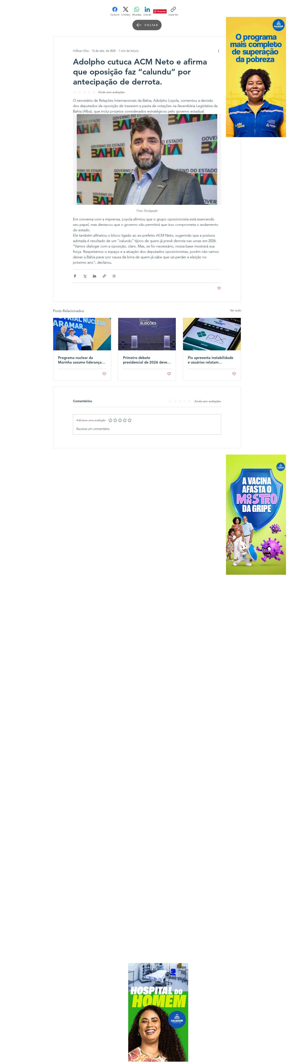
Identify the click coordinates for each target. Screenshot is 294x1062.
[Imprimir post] (114, 276)
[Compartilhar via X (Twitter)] (85, 276)
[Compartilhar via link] (104, 276)
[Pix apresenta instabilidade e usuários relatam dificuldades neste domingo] (212, 334)
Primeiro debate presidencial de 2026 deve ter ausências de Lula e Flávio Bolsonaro (145, 360)
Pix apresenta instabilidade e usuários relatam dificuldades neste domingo (211, 360)
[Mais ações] (218, 50)
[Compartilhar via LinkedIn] (94, 276)
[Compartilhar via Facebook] (75, 276)
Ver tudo (235, 310)
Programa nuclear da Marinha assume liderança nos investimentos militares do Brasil (81, 360)
